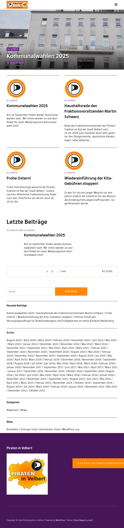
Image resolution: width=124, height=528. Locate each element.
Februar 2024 (61, 340)
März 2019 (35, 359)
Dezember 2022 (49, 344)
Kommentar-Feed (49, 429)
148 (63, 271)
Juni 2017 (70, 367)
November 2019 (45, 355)
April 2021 (68, 347)
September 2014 (102, 382)
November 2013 (94, 386)
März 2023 (14, 344)
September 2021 (37, 347)
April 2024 (30, 340)
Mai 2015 (105, 378)
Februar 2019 (51, 359)
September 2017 (53, 367)
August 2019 (85, 355)
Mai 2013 (111, 386)
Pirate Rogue (79, 520)
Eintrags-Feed (29, 429)
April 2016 (59, 375)
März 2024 (44, 340)
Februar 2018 (106, 363)
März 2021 (82, 347)
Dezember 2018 (70, 359)
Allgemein (12, 49)
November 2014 (62, 382)
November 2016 (54, 371)
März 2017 (111, 367)
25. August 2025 (15, 63)
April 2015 (13, 382)
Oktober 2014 (82, 382)
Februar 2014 (59, 386)
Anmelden (13, 429)
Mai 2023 (111, 340)
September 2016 (94, 371)
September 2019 (66, 355)
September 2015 (58, 378)
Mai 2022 (87, 344)
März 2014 (42, 386)
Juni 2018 (49, 363)
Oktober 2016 (74, 371)
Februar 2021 (99, 347)
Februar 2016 (90, 375)
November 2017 (32, 367)
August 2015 (77, 378)
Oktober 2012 (37, 390)
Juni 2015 (92, 378)
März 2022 (101, 344)
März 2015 (27, 382)
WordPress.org (70, 429)
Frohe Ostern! (19, 178)
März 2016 (73, 375)
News (24, 410)
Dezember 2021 (16, 347)
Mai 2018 (62, 363)
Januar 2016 (107, 375)
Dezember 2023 (80, 340)
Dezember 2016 (33, 371)
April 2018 (76, 363)
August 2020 (78, 351)
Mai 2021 (54, 347)
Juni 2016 (32, 375)
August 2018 (22, 363)
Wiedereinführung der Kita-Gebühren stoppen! (45, 317)
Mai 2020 (93, 351)
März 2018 (90, 363)
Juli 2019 (100, 355)
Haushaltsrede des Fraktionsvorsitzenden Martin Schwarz (90, 111)
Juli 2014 (29, 386)
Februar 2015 (43, 382)
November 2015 (36, 378)
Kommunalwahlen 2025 (38, 56)
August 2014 (14, 386)
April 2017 (97, 367)
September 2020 (59, 351)
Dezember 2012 (17, 390)
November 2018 (91, 359)
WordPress (60, 520)
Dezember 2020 (16, 351)
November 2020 (37, 351)
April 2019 (21, 359)
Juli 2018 (37, 363)
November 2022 (70, 344)
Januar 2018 (14, 367)
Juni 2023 (97, 340)
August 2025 (14, 340)
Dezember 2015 (16, 378)
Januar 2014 (76, 386)
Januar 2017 (15, 371)
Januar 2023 (30, 344)
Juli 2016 (20, 375)
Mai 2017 (83, 367)
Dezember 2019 (24, 355)
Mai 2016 (45, 375)
